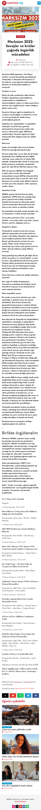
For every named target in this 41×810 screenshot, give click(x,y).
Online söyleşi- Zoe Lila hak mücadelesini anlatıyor (20, 757)
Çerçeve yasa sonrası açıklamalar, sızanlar (16, 730)
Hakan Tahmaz (7, 727)
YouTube (27, 682)
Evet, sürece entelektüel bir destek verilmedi (17, 786)
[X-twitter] (17, 806)
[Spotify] (27, 806)
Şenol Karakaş (7, 783)
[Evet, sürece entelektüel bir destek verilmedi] (20, 771)
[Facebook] (23, 806)
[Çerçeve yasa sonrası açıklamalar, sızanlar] (20, 715)
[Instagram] (13, 806)
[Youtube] (20, 806)
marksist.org (21, 60)
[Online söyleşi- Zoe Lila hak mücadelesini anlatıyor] (20, 744)
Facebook (17, 682)
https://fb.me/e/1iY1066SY (24, 688)
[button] (39, 3)
